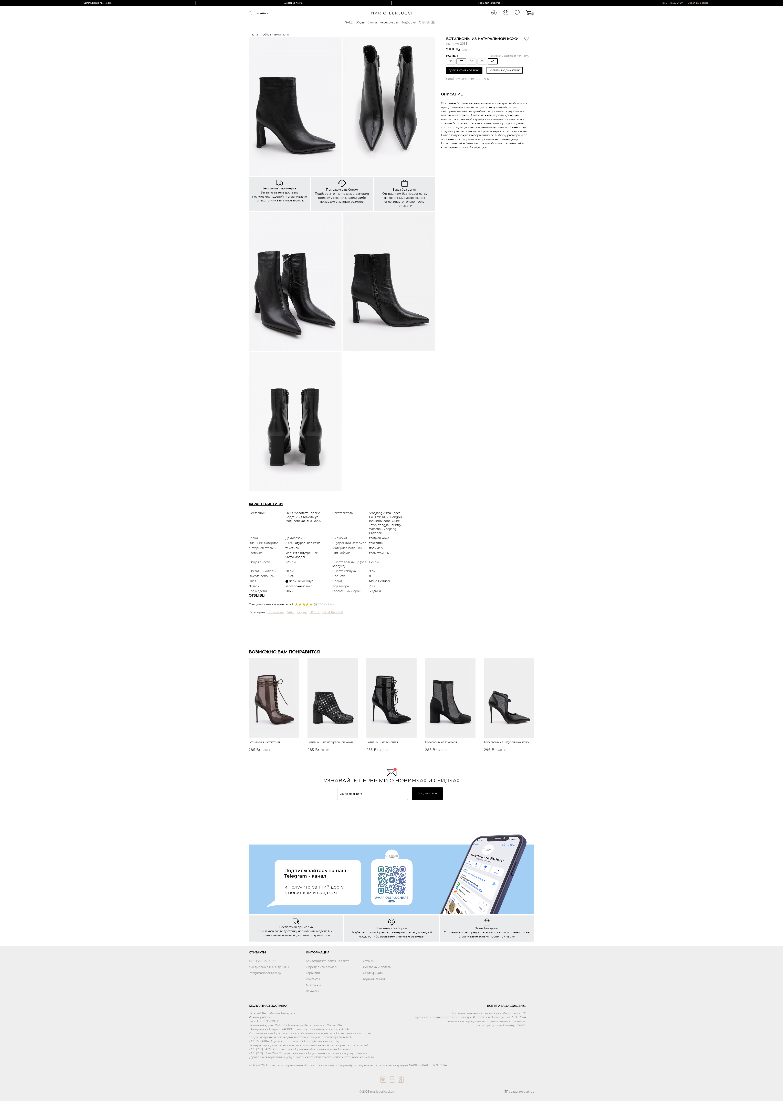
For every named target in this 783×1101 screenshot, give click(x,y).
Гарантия (313, 973)
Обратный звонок (698, 2)
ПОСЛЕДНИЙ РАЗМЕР (326, 612)
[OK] (400, 1084)
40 (492, 61)
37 (461, 61)
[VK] (383, 1084)
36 (450, 61)
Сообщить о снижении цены (467, 79)
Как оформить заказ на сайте (327, 961)
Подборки (408, 22)
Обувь (360, 22)
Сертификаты (373, 973)
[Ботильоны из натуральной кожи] (332, 698)
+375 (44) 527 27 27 (672, 2)
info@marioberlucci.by (265, 973)
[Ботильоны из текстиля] (274, 698)
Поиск (252, 13)
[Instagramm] (392, 1084)
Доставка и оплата (377, 967)
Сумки (372, 22)
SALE (349, 22)
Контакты (313, 979)
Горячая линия (374, 979)
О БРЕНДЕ (427, 22)
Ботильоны (281, 34)
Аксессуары (389, 22)
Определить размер (321, 967)
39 (482, 61)
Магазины (313, 985)
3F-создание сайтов (519, 1091)
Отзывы (369, 961)
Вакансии (313, 991)
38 (471, 61)
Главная (254, 34)
